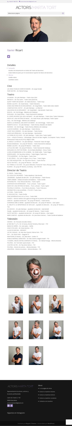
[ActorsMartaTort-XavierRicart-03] (56, 339)
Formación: (11, 68)
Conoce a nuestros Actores (47, 391)
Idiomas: (10, 75)
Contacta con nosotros (46, 401)
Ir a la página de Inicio (45, 388)
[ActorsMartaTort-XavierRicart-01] (16, 339)
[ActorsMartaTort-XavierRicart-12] (36, 313)
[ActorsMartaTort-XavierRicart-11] (56, 313)
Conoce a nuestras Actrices (47, 395)
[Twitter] (8, 56)
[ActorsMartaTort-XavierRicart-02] (36, 365)
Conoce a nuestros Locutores (47, 398)
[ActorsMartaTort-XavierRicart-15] (36, 339)
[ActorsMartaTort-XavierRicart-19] (16, 365)
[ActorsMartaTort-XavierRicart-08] (16, 313)
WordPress (51, 423)
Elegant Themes (31, 423)
